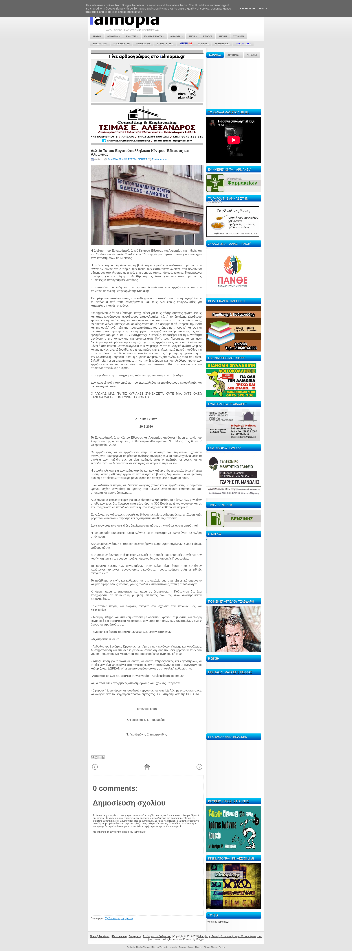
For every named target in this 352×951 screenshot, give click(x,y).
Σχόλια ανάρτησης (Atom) (119, 918)
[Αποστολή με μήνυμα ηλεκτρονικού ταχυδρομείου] (92, 757)
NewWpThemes (143, 947)
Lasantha (173, 947)
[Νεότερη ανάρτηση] (95, 769)
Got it (263, 8)
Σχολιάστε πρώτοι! (161, 159)
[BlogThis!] (96, 757)
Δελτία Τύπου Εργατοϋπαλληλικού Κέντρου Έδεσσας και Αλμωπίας (140, 152)
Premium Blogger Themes (190, 947)
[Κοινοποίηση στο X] (99, 757)
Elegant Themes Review (214, 947)
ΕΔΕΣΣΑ (132, 159)
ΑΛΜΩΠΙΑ (113, 159)
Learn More (247, 8)
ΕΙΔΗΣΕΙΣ (142, 159)
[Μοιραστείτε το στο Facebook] (103, 757)
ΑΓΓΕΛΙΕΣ (252, 55)
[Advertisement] (233, 83)
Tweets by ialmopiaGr (217, 921)
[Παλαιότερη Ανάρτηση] (199, 769)
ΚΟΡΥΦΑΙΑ (215, 55)
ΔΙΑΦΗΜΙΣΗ (234, 55)
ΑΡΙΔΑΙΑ (123, 159)
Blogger (200, 939)
